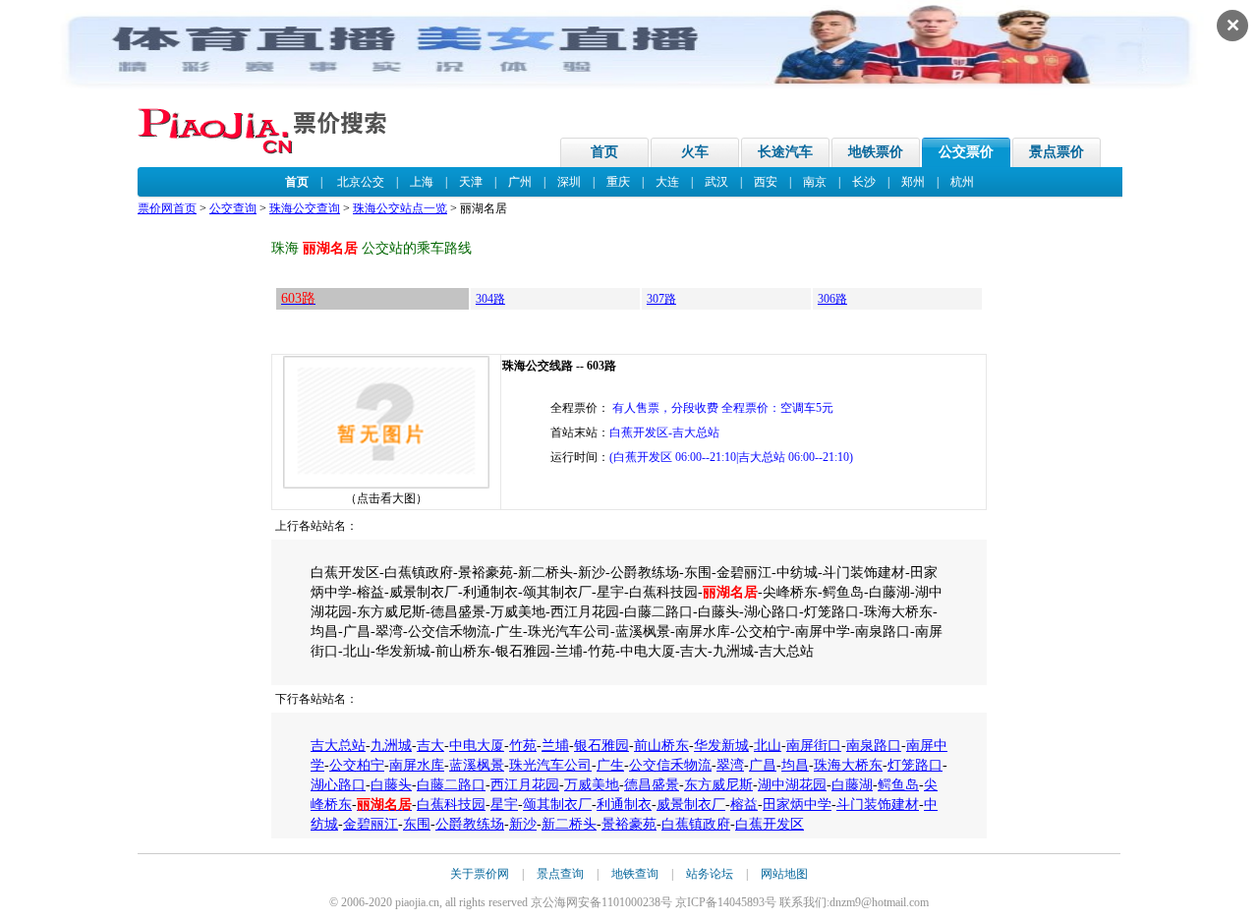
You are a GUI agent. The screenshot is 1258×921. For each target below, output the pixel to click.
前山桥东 (661, 745)
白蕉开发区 (769, 824)
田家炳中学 (797, 804)
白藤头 (391, 784)
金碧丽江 (370, 824)
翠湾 (730, 765)
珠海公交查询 (304, 208)
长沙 (864, 182)
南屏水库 (416, 765)
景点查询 (560, 874)
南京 (815, 182)
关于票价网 (479, 874)
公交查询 (233, 208)
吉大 (430, 745)
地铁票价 (875, 151)
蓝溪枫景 (476, 765)
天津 (471, 182)
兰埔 (555, 745)
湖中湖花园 (792, 784)
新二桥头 (569, 824)
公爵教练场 (469, 824)
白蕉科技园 (451, 804)
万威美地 (591, 784)
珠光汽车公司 (550, 765)
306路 (832, 299)
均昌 (795, 765)
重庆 (618, 182)
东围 (416, 824)
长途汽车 (785, 151)
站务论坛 (709, 874)
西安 (765, 182)
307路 (661, 299)
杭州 (962, 182)
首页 (604, 151)
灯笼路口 (915, 765)
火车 (695, 151)
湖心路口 (338, 784)
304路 (490, 299)
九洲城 (391, 745)
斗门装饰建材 (877, 804)
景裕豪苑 (629, 824)
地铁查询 (634, 874)
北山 (767, 745)
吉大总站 (338, 745)
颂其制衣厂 (557, 804)
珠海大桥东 (848, 765)
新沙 (523, 824)
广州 (520, 182)
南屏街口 (813, 745)
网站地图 (784, 874)
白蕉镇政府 (695, 824)
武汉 (716, 182)
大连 (667, 182)
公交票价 (966, 151)
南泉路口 (873, 745)
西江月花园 (524, 784)
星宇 (504, 804)
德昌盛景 (651, 784)
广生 (610, 765)
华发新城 (721, 745)
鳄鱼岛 (898, 784)
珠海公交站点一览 (400, 208)
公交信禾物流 (670, 765)
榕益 (744, 804)
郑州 (913, 182)
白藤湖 (852, 784)
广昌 (762, 765)
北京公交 (360, 182)
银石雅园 (601, 745)
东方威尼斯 (718, 784)
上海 (421, 182)
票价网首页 (167, 208)
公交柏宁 (356, 765)
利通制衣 (624, 804)
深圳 (569, 182)
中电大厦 (476, 745)
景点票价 (1056, 151)
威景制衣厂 (691, 804)
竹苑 (523, 745)
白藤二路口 (451, 784)
